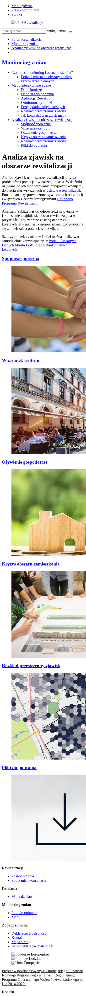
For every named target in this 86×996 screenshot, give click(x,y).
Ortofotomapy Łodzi (36, 102)
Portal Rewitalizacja (26, 39)
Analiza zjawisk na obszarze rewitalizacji (42, 48)
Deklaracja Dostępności (29, 933)
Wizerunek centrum (35, 128)
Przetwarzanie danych (37, 81)
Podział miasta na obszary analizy (46, 77)
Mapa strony (20, 942)
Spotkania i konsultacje (28, 880)
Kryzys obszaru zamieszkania (43, 137)
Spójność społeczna (36, 124)
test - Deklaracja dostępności (32, 946)
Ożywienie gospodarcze (39, 132)
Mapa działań (21, 897)
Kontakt (17, 938)
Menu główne (21, 6)
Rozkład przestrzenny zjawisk (43, 111)
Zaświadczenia (22, 876)
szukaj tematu (57, 31)
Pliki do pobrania (34, 145)
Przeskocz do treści (25, 10)
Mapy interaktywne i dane (31, 85)
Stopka (16, 14)
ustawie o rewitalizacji (63, 190)
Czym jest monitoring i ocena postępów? (42, 72)
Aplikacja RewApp (35, 98)
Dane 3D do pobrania (37, 94)
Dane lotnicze (31, 90)
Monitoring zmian (24, 44)
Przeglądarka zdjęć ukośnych (43, 107)
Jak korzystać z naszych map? (43, 115)
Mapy (15, 917)
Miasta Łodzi (25, 245)
